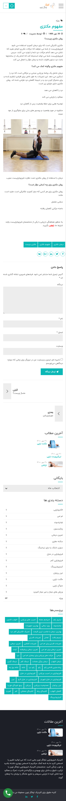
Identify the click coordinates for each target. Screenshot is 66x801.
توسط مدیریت (35, 33)
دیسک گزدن (12, 661)
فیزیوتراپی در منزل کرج (27, 679)
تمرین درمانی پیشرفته (29, 649)
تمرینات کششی (30, 643)
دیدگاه (60, 284)
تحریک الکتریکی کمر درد (20, 631)
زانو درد (31, 667)
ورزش (28, 685)
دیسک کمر (25, 661)
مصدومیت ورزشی (41, 685)
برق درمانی (46, 625)
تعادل (46, 637)
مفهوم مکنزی (45, 244)
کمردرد (8, 691)
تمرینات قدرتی (35, 637)
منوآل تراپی (58, 585)
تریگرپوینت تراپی (54, 456)
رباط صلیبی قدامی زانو (52, 667)
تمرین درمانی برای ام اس (51, 649)
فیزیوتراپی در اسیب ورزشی (50, 673)
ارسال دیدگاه (50, 371)
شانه (23, 667)
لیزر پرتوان (58, 573)
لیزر (12, 679)
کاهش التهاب (55, 691)
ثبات (15, 649)
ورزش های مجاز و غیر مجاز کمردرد (48, 592)
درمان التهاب (56, 661)
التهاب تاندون (12, 619)
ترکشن (44, 465)
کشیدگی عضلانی (27, 691)
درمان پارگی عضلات (40, 661)
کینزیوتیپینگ (57, 566)
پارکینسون (58, 529)
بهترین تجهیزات (31, 625)
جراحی (59, 655)
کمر (16, 691)
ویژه (57, 20)
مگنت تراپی (42, 444)
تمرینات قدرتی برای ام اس (50, 643)
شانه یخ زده (13, 667)
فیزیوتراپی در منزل (55, 554)
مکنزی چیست (30, 244)
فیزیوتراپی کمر (56, 560)
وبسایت (59, 346)
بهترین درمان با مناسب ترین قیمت (47, 631)
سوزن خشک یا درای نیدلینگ (50, 547)
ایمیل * (60, 332)
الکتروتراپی (58, 509)
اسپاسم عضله (44, 619)
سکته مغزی (57, 541)
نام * (61, 318)
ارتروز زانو (57, 619)
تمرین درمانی (57, 535)
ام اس (60, 516)
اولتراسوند (58, 522)
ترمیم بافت (56, 637)
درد (18, 655)
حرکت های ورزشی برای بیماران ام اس (38, 655)
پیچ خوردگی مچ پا (15, 685)
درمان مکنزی (59, 244)
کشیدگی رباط (42, 691)
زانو (39, 667)
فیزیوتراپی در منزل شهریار (50, 679)
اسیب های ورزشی (28, 619)
